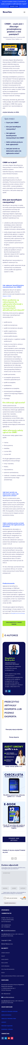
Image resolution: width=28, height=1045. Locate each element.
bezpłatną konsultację (18, 613)
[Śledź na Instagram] (12, 1038)
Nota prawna (5, 966)
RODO (3, 972)
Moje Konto (4, 959)
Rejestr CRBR (7, 296)
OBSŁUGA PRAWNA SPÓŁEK (9, 1011)
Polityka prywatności (7, 969)
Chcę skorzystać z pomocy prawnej (14, 623)
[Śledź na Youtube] (9, 1038)
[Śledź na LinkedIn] (9, 691)
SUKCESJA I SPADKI (7, 1029)
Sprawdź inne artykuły (14, 839)
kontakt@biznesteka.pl (9, 930)
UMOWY (3, 1022)
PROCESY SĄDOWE (6, 1025)
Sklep (3, 956)
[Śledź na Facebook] (6, 691)
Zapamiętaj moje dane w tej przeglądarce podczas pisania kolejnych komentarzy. (13, 893)
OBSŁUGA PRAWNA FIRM (8, 1018)
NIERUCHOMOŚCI (6, 1015)
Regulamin (4, 962)
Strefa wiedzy (5, 952)
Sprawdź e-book (14, 6)
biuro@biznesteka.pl (8, 997)
